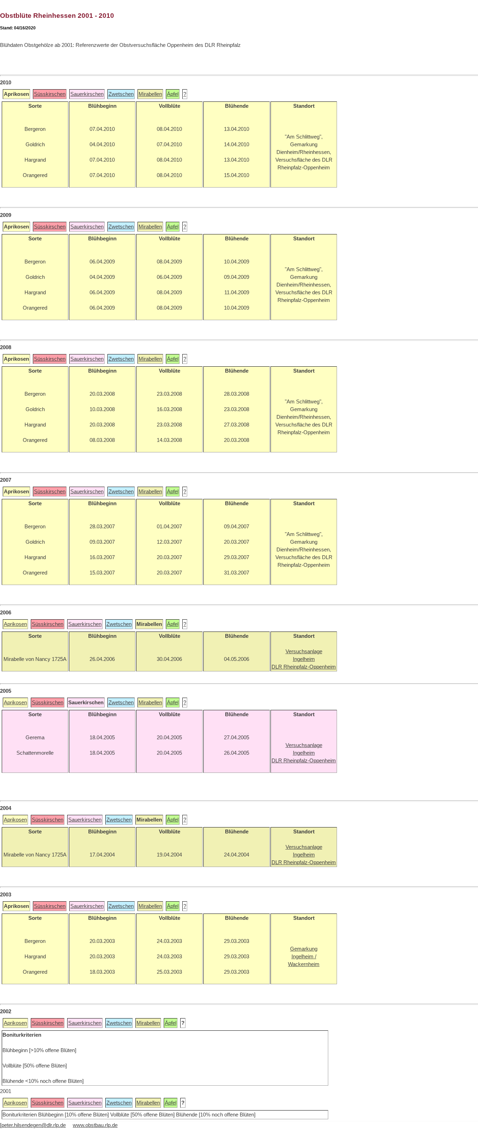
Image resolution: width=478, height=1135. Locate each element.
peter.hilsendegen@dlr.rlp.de (33, 1125)
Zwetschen (121, 94)
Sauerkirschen (87, 94)
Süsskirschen (49, 94)
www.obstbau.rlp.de (95, 1125)
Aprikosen (15, 624)
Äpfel (172, 94)
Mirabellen (150, 94)
